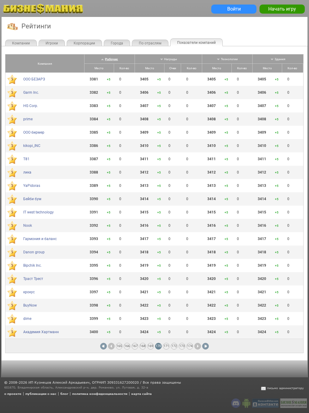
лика (27, 172)
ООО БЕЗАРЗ (34, 79)
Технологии (229, 59)
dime (27, 319)
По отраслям (150, 43)
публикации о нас (40, 393)
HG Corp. (30, 106)
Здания (280, 59)
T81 (26, 159)
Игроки (52, 43)
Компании (21, 43)
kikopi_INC (31, 146)
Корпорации (84, 43)
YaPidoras (31, 186)
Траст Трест (33, 279)
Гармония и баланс (40, 239)
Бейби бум (32, 199)
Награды (170, 59)
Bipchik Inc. (32, 265)
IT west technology (38, 212)
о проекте (12, 393)
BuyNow (30, 305)
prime (28, 119)
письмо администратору (285, 388)
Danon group (34, 252)
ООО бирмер (33, 132)
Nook (27, 225)
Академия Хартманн (41, 332)
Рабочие (111, 59)
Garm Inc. (31, 92)
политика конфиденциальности (99, 393)
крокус (29, 292)
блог (64, 393)
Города (117, 43)
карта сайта (141, 393)
